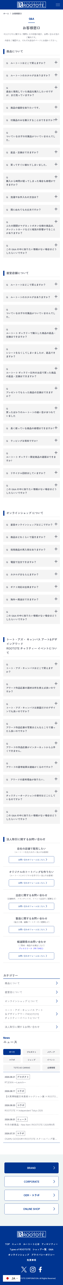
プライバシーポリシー (43, 1254)
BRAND (31, 1168)
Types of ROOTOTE (20, 1249)
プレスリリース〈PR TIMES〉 (31, 948)
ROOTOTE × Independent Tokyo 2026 (24, 1110)
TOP (7, 1244)
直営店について (13, 992)
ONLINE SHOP (31, 1209)
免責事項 (31, 1260)
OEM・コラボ (32, 1195)
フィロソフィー (49, 1244)
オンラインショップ (18, 1254)
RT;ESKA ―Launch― (15, 1082)
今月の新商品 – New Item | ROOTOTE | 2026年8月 (30, 1124)
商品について (12, 983)
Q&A (50, 1249)
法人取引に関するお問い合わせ (22, 1027)
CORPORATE (31, 1181)
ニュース (16, 1244)
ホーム (6, 13)
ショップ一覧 (40, 1249)
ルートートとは (31, 1244)
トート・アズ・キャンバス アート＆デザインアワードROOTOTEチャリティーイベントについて (24, 1014)
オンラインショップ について (21, 1001)
